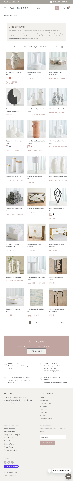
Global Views (13, 15)
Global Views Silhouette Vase (14, 142)
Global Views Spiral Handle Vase (36, 110)
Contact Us (44, 400)
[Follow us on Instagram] (8, 462)
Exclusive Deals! (60, 2)
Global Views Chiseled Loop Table (56, 310)
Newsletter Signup (46, 419)
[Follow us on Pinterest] (5, 462)
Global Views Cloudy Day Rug (35, 310)
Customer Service (46, 403)
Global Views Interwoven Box (14, 210)
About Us (43, 397)
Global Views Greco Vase (14, 277)
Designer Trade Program (12, 435)
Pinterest (43, 415)
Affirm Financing (9, 429)
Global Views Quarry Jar (13, 177)
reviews (10, 383)
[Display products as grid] (62, 47)
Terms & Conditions (10, 450)
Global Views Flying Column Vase (36, 278)
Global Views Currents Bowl (13, 310)
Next (62, 323)
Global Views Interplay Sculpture (56, 210)
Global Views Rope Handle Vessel (36, 142)
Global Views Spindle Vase (58, 109)
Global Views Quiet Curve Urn (57, 142)
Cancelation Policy (10, 438)
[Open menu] (5, 8)
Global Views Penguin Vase (58, 177)
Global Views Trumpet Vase (34, 74)
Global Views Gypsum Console (56, 245)
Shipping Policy (9, 444)
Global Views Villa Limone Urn (14, 74)
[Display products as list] (65, 47)
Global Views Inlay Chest (35, 209)
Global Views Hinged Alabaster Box (12, 245)
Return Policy (8, 441)
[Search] (57, 8)
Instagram (43, 412)
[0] (67, 8)
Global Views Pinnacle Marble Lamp (34, 178)
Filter (12, 47)
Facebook (43, 409)
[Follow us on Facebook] (12, 462)
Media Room (44, 406)
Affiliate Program (9, 432)
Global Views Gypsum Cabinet (34, 245)
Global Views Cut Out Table (56, 278)
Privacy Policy (8, 447)
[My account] (64, 8)
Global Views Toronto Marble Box (56, 74)
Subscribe (47, 443)
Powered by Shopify (10, 475)
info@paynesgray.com (51, 371)
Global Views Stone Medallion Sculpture (12, 110)
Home (6, 15)
